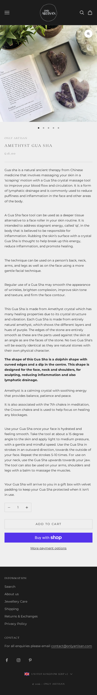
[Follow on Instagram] (18, 660)
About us (12, 594)
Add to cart (49, 524)
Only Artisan (16, 138)
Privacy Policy (16, 624)
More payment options (48, 548)
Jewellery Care (16, 601)
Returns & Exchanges (21, 616)
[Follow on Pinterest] (30, 660)
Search (10, 587)
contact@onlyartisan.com (71, 646)
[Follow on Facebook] (7, 660)
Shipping (12, 609)
